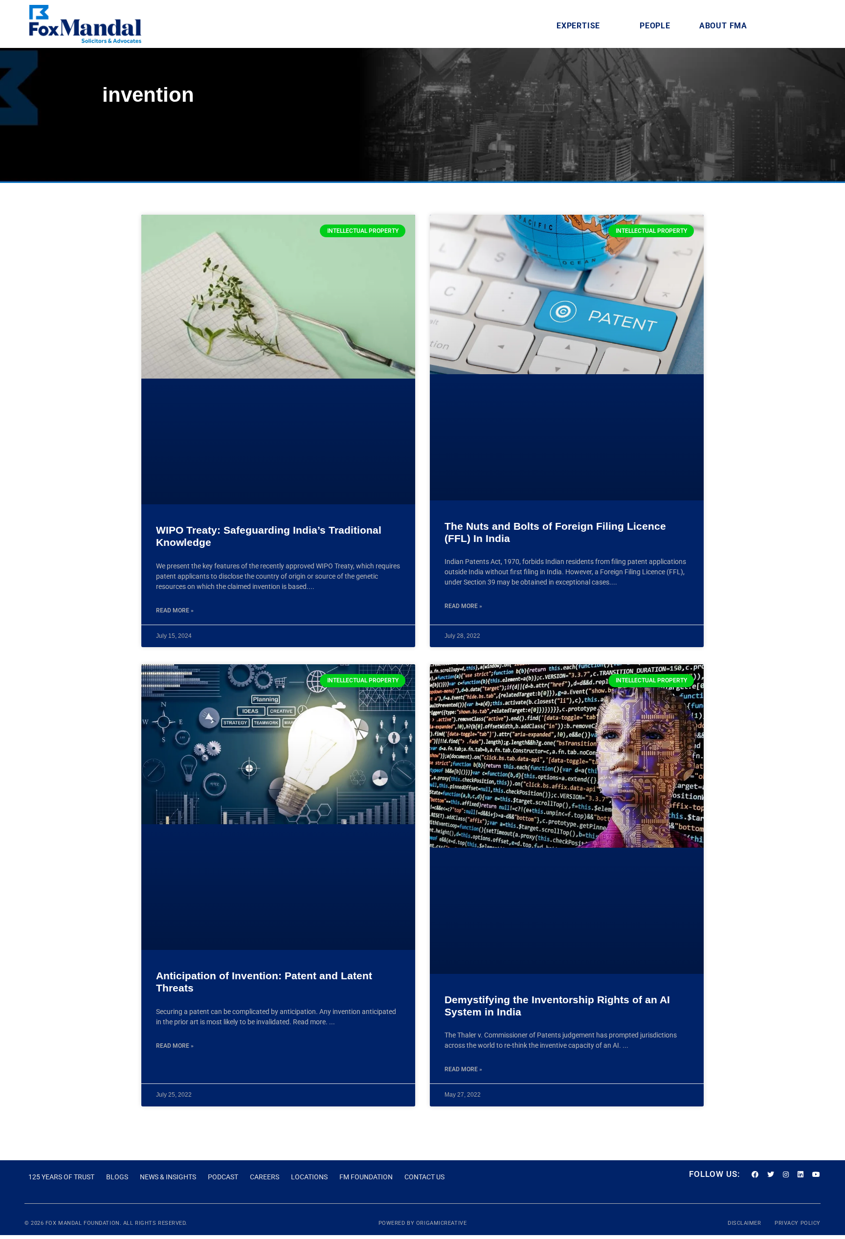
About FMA (723, 25)
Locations (309, 1177)
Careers (264, 1177)
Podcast (223, 1177)
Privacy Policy (798, 1223)
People (655, 25)
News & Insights (168, 1177)
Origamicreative (441, 1223)
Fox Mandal (63, 1223)
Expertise (578, 25)
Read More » (175, 610)
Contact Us (424, 1177)
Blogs (117, 1177)
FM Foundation (366, 1177)
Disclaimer (745, 1223)
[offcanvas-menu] (802, 26)
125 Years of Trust (61, 1177)
